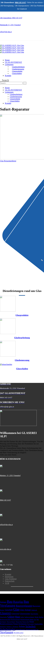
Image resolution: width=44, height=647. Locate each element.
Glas (16, 609)
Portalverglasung (6, 624)
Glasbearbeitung (18, 67)
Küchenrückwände (5, 619)
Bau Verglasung (14, 603)
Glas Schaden (34, 613)
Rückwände (30, 624)
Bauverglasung (24, 605)
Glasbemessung (18, 69)
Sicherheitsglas (7, 629)
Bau (10, 601)
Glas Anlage (25, 610)
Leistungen (9, 64)
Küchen (41, 617)
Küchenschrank (15, 619)
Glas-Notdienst (10, 579)
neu (35, 619)
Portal (31, 622)
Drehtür (2, 610)
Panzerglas (19, 621)
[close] (42, 260)
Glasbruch (34, 610)
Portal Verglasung (20, 624)
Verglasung (6, 632)
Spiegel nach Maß (31, 629)
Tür (37, 629)
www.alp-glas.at (5, 549)
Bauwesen (36, 606)
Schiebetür (3, 626)
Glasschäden (17, 73)
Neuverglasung (11, 621)
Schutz (22, 626)
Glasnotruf (15, 614)
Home (7, 60)
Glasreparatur (25, 614)
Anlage (3, 602)
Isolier (22, 617)
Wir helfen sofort (18, 632)
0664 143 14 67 (5, 500)
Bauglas (18, 601)
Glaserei (5, 613)
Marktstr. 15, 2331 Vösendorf (10, 475)
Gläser (11, 616)
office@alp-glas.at (6, 525)
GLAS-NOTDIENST (13, 62)
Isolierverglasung (29, 617)
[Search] (24, 83)
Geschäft (9, 610)
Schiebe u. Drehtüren (12, 626)
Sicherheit (30, 626)
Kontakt (8, 76)
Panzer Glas (25, 621)
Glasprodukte (17, 71)
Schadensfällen (38, 624)
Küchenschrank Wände (26, 619)
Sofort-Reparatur (20, 629)
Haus (17, 616)
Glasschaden (3, 617)
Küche (36, 617)
